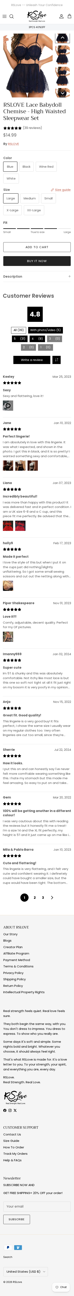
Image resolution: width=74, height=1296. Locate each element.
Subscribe (17, 1219)
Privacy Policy (13, 973)
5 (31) (19, 339)
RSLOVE (13, 144)
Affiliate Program (16, 953)
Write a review (32, 360)
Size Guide (11, 1141)
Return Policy (13, 986)
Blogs (7, 940)
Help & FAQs (12, 1160)
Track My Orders (15, 1153)
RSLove (17, 1282)
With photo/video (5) (45, 330)
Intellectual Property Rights (24, 992)
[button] (62, 38)
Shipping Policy (14, 979)
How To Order (13, 1147)
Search (7, 1257)
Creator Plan (13, 947)
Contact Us (12, 1134)
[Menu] (4, 16)
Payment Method (16, 960)
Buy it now (37, 261)
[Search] (13, 16)
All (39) (19, 330)
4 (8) (37, 339)
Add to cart (37, 247)
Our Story (10, 934)
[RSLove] (37, 16)
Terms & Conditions (18, 966)
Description (12, 276)
